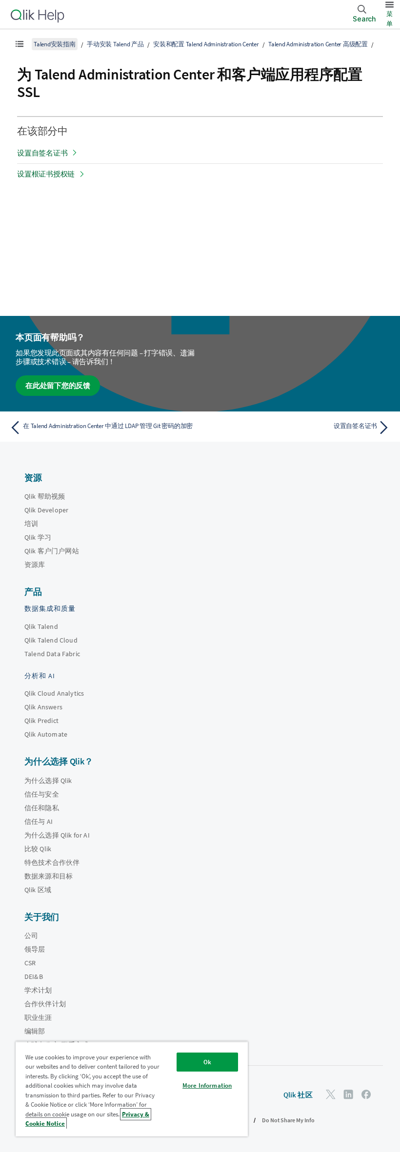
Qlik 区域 (37, 889)
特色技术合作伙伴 (52, 862)
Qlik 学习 (37, 537)
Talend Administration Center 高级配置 (318, 44)
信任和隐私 (41, 807)
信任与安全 (41, 794)
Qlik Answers (43, 707)
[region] (132, 1088)
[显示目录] (19, 44)
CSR (30, 962)
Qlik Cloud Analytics (54, 693)
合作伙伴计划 (45, 1003)
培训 (31, 523)
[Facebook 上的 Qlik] (366, 1094)
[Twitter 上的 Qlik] (330, 1094)
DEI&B (33, 976)
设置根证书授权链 (46, 173)
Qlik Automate (45, 734)
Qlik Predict (41, 720)
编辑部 (34, 1031)
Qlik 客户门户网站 (51, 551)
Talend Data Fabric (52, 653)
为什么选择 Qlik (48, 780)
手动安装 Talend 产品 (115, 44)
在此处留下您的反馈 (57, 385)
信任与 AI (38, 821)
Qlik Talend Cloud (51, 640)
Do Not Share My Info (288, 1120)
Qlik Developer (46, 510)
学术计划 (38, 990)
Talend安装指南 (55, 44)
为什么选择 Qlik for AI (57, 835)
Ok (207, 1062)
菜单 (389, 19)
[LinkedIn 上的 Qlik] (348, 1094)
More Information (207, 1085)
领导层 (34, 949)
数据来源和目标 (48, 876)
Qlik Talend (41, 626)
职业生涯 (38, 1017)
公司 (31, 935)
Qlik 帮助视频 (44, 496)
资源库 (34, 564)
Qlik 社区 (298, 1094)
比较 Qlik (37, 848)
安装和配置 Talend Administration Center (206, 44)
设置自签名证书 (42, 152)
